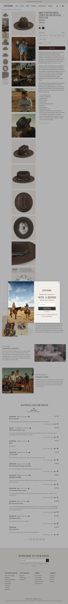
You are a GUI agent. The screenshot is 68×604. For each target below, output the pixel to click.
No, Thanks (47, 311)
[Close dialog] (58, 282)
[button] (47, 308)
